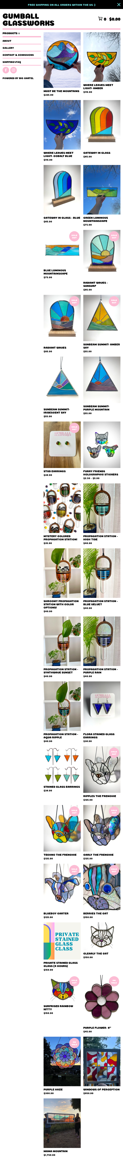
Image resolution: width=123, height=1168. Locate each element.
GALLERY (8, 47)
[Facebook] (6, 70)
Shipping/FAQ (12, 61)
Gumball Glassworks (28, 18)
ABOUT (7, 40)
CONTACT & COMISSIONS (18, 54)
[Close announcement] (118, 4)
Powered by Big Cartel (18, 78)
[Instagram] (13, 70)
